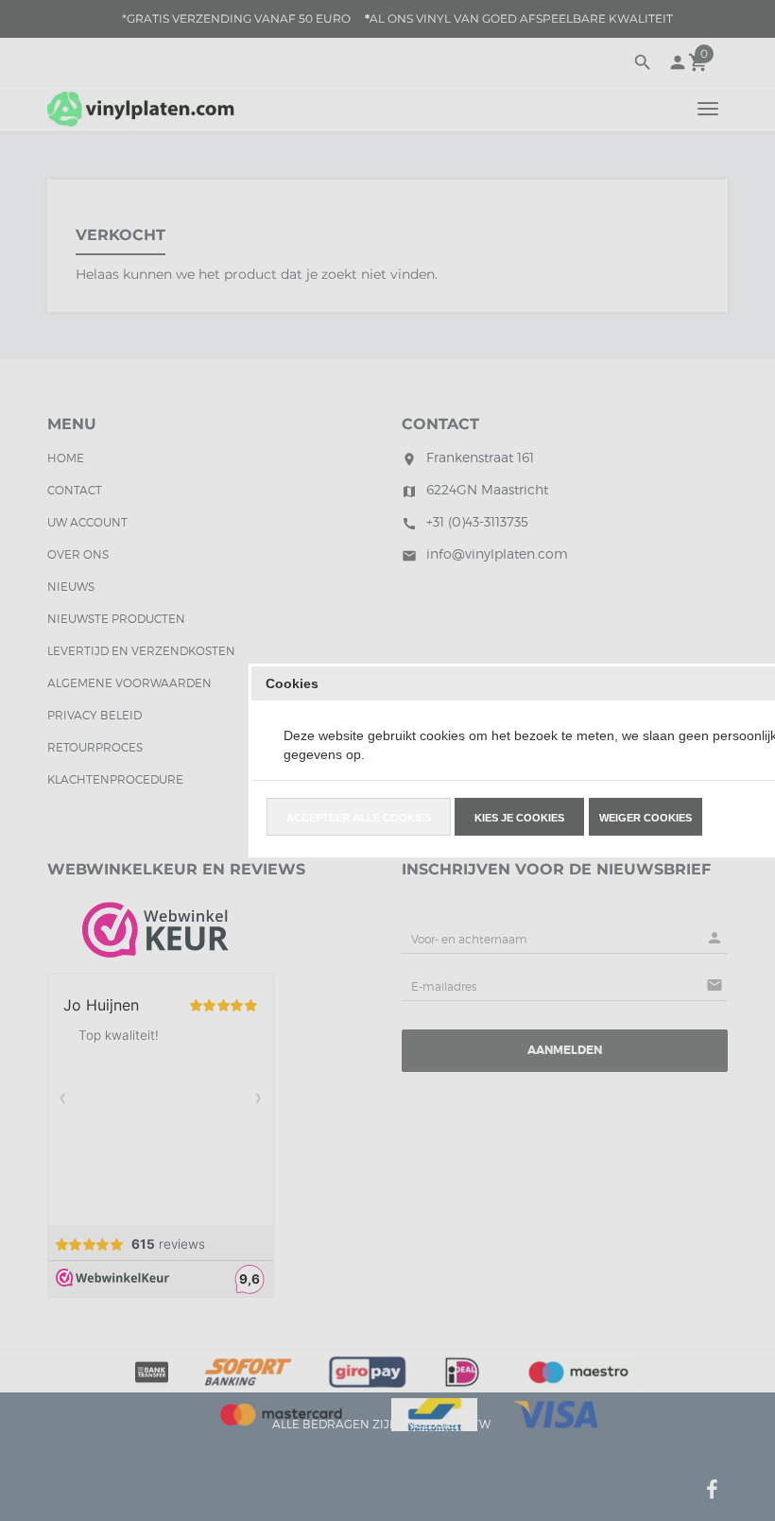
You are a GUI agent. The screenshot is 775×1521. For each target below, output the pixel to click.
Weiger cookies (645, 817)
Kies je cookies (519, 817)
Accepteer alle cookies (358, 817)
